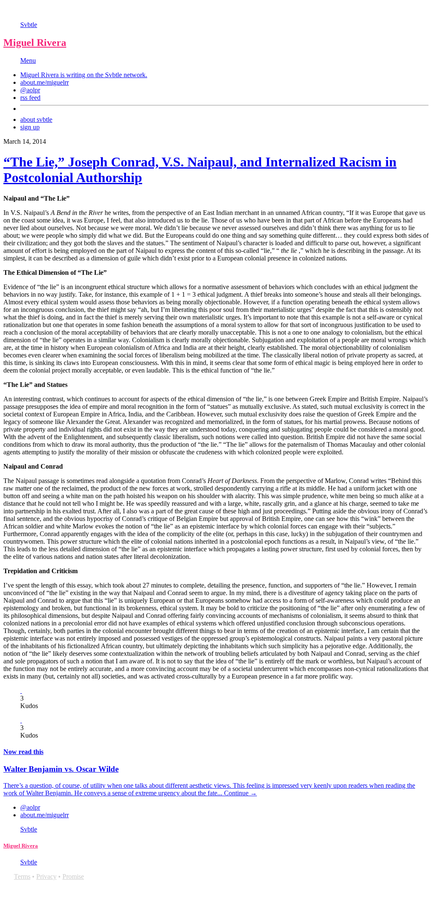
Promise (73, 876)
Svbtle (28, 24)
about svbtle (36, 119)
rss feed (30, 97)
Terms (22, 876)
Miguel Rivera (34, 42)
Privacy (46, 876)
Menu (28, 60)
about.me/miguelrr (44, 82)
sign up (30, 127)
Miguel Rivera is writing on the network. (83, 74)
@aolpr (30, 90)
